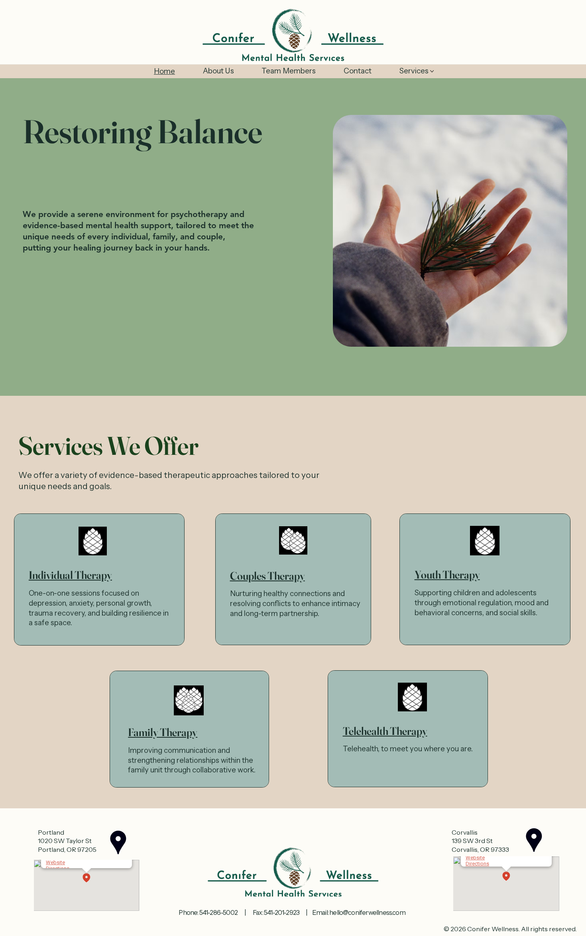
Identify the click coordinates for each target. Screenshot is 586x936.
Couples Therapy (267, 576)
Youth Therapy (447, 574)
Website (55, 862)
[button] (86, 878)
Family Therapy (162, 732)
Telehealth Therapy (385, 731)
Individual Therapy (70, 575)
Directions (477, 864)
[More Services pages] (432, 71)
